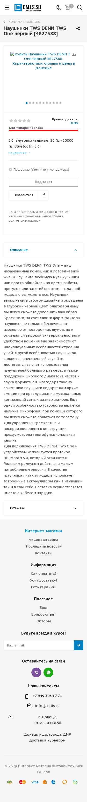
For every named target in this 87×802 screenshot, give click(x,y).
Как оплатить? (44, 573)
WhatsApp (48, 672)
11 (60, 103)
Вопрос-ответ (43, 614)
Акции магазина (43, 539)
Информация (43, 564)
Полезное (43, 598)
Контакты (43, 553)
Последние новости (43, 546)
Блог (43, 607)
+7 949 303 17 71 (47, 695)
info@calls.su (47, 705)
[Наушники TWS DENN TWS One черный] (43, 76)
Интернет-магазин (43, 530)
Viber (36, 672)
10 (57, 103)
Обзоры (43, 621)
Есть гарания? (43, 587)
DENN (74, 123)
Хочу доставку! (43, 580)
